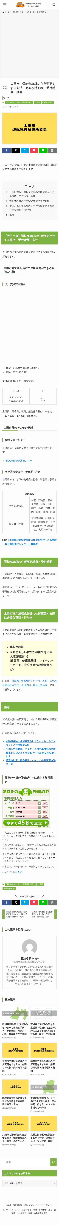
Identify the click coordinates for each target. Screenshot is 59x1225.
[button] (6, 150)
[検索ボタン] (54, 5)
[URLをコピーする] (52, 150)
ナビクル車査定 (14, 872)
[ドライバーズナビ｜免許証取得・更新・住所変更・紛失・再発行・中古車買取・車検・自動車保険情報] (29, 5)
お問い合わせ (28, 1205)
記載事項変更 (47, 102)
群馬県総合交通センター (19, 460)
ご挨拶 (8, 1205)
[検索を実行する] (53, 1162)
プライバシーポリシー (44, 1205)
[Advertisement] (29, 45)
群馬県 (37, 102)
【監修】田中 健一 (29, 958)
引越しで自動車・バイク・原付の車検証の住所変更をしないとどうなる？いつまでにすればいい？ (31, 752)
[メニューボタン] (4, 5)
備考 (11, 214)
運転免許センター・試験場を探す (19, 102)
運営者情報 (17, 1205)
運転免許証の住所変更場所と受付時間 (29, 200)
